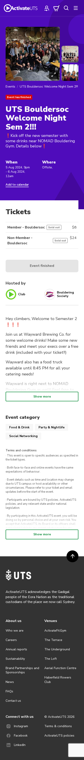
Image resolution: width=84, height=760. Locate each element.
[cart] (56, 8)
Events (10, 86)
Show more (42, 396)
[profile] (46, 8)
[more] (75, 8)
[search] (66, 8)
